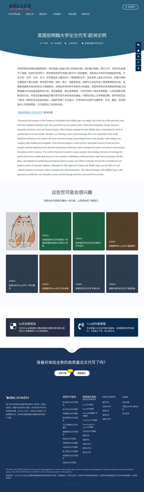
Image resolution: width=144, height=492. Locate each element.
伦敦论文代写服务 (69, 463)
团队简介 (43, 14)
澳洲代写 (86, 436)
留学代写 (106, 402)
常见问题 (72, 14)
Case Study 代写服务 (90, 420)
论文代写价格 (14, 14)
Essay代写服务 (88, 405)
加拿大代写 (87, 444)
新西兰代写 (87, 448)
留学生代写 (87, 452)
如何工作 (30, 14)
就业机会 (125, 414)
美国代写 (86, 440)
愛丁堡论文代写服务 (70, 451)
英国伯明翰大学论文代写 (94, 43)
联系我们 (131, 7)
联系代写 (86, 14)
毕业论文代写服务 (89, 431)
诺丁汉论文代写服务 (70, 409)
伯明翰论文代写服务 (70, 414)
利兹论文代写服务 (69, 439)
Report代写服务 (88, 409)
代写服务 (57, 14)
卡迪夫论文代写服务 (70, 447)
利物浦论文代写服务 (70, 443)
